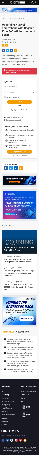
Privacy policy (6, 405)
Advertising (5, 395)
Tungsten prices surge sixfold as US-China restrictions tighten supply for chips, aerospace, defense (20, 355)
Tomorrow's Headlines (28, 391)
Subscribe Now (11, 72)
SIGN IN (19, 102)
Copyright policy (7, 408)
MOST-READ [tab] (8, 332)
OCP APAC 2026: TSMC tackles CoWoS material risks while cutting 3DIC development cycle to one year (21, 363)
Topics (23, 398)
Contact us (5, 411)
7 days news (25, 395)
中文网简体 (5, 425)
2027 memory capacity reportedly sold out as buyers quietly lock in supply (20, 348)
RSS (22, 401)
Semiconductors (20, 18)
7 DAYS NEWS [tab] (22, 332)
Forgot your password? (13, 120)
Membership (6, 398)
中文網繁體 (5, 421)
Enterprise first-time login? (14, 117)
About (3, 391)
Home (4, 18)
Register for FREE (19, 152)
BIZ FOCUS (8, 226)
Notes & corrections (8, 415)
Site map (4, 418)
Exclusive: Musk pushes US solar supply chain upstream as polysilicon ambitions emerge (20, 341)
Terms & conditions (8, 401)
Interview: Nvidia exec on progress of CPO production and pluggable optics (20, 370)
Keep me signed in (13, 97)
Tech (10, 18)
